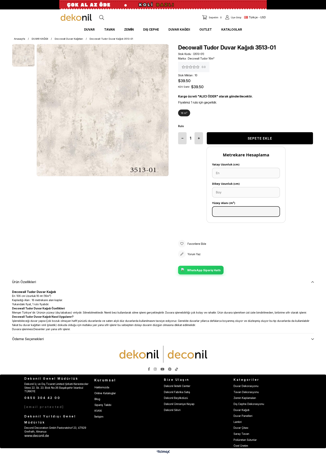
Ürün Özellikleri (24, 282)
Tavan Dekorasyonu (246, 392)
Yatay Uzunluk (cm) (225, 164)
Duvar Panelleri (243, 415)
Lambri (238, 421)
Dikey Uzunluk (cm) (226, 183)
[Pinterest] (169, 369)
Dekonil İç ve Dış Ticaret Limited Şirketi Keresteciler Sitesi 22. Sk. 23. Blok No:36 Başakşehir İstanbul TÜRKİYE (56, 387)
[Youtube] (162, 369)
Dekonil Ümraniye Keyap (179, 404)
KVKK (98, 411)
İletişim (98, 416)
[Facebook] (149, 369)
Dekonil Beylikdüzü (176, 397)
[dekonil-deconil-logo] (163, 354)
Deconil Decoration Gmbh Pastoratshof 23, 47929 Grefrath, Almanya (55, 429)
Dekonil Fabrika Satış (177, 392)
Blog (97, 399)
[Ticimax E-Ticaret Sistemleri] (163, 452)
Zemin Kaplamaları (245, 397)
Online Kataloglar (105, 393)
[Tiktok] (176, 369)
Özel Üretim (241, 445)
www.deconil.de (36, 436)
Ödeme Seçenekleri (28, 339)
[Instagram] (155, 369)
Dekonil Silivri (172, 410)
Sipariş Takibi (102, 405)
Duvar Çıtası (241, 427)
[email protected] (44, 407)
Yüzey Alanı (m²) (223, 203)
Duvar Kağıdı (241, 410)
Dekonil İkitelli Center (177, 386)
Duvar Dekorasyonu (246, 386)
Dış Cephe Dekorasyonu (249, 404)
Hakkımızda (101, 387)
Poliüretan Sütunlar (245, 439)
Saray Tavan (241, 433)
